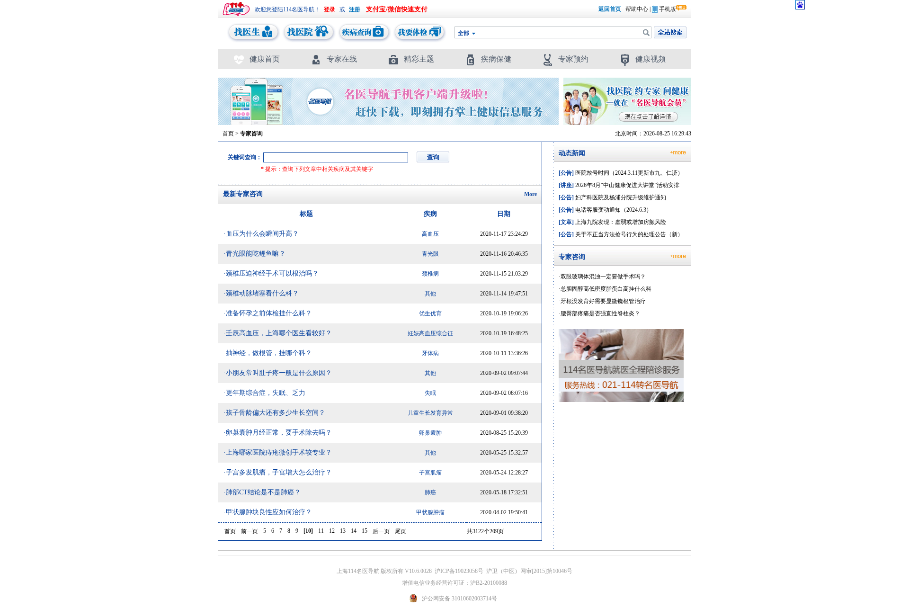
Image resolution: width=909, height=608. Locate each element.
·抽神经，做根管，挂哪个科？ (267, 353)
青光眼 (430, 253)
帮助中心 (636, 9)
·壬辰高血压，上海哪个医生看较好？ (277, 333)
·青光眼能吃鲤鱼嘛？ (254, 253)
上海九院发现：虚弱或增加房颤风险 (612, 222)
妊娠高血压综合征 (430, 333)
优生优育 (430, 313)
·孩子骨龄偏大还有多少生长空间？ (274, 412)
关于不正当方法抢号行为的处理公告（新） (621, 234)
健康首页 (265, 59)
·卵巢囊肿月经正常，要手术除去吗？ (277, 432)
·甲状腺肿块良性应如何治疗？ (267, 512)
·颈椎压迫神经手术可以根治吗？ (271, 273)
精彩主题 (419, 59)
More (530, 194)
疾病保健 (496, 59)
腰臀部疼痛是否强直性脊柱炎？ (600, 313)
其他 (430, 293)
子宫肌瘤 (430, 472)
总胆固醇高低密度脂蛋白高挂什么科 (606, 289)
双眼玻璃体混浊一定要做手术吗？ (603, 276)
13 (343, 531)
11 (321, 531)
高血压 (430, 234)
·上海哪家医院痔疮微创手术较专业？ (277, 452)
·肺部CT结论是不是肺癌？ (262, 492)
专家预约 (573, 59)
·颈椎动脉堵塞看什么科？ (261, 293)
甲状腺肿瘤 (430, 512)
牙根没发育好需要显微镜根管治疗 (603, 301)
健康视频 (650, 59)
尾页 (400, 531)
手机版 (667, 9)
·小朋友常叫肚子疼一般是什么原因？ (277, 372)
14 (353, 531)
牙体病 (430, 353)
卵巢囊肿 (430, 432)
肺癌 (430, 492)
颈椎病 (430, 273)
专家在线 (342, 59)
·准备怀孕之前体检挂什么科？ (267, 313)
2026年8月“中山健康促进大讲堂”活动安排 (619, 185)
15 (364, 531)
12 (332, 531)
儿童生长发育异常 (430, 413)
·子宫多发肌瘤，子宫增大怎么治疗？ (277, 472)
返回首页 (609, 9)
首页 (228, 133)
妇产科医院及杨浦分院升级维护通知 (612, 197)
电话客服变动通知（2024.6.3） (605, 209)
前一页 (249, 531)
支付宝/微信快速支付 (397, 9)
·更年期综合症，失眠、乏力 (264, 392)
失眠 (430, 393)
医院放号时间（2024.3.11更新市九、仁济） (621, 173)
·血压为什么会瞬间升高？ (261, 233)
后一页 (381, 531)
